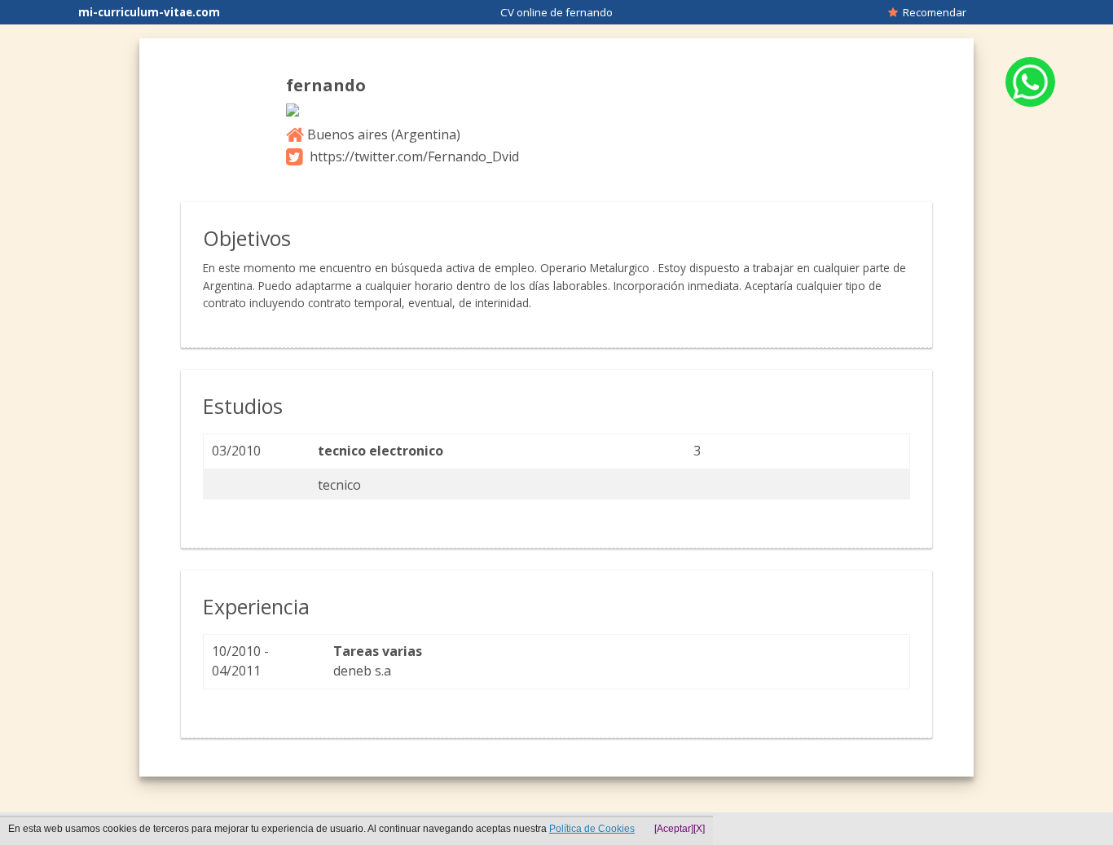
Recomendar (932, 12)
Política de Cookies (592, 828)
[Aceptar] (673, 828)
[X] (699, 828)
